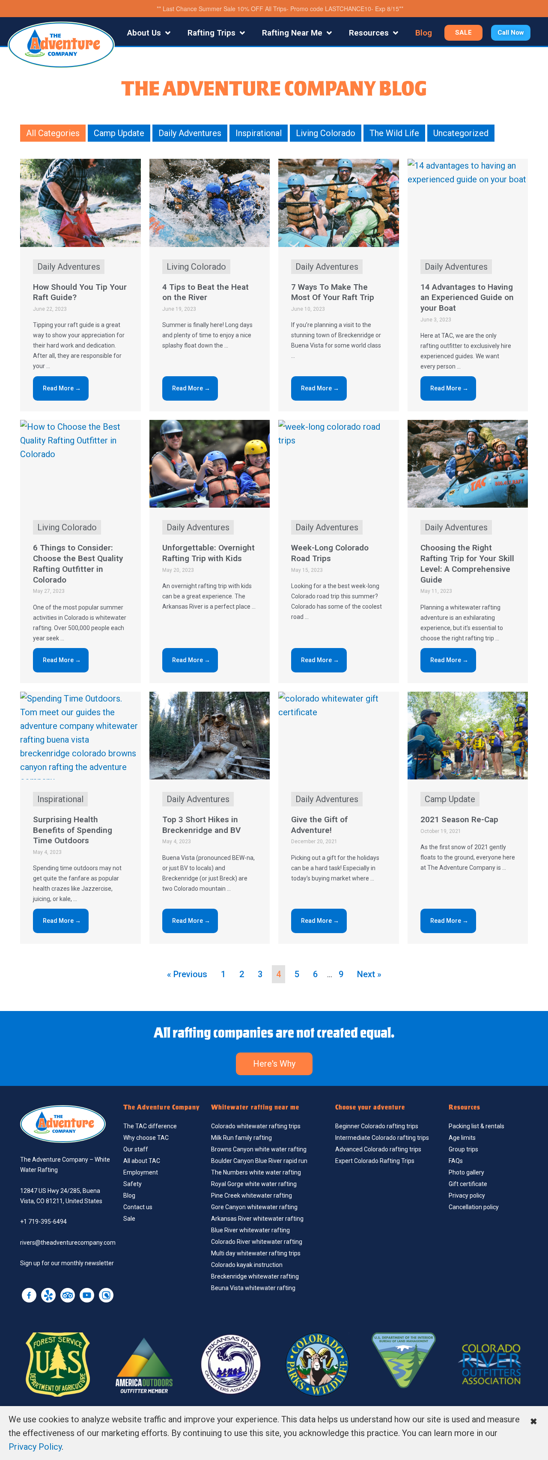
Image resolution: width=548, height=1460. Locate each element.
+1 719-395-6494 (43, 1221)
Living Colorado (325, 133)
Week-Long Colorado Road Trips (330, 553)
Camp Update (119, 133)
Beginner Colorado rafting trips (376, 1126)
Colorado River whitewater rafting (256, 1241)
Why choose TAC (146, 1137)
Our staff (135, 1149)
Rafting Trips (211, 33)
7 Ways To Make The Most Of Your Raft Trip (332, 292)
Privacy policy (467, 1195)
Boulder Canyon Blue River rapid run (259, 1160)
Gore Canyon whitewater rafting (254, 1207)
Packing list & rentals (476, 1126)
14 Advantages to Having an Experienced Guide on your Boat (467, 297)
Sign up (30, 1263)
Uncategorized (460, 133)
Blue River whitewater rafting (250, 1230)
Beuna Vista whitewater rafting (253, 1288)
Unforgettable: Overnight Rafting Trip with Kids (208, 553)
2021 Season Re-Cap (459, 819)
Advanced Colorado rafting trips (378, 1149)
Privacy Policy (35, 1447)
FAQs (456, 1160)
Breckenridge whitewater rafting (255, 1276)
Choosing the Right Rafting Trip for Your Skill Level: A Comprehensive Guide (467, 563)
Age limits (462, 1137)
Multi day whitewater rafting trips (256, 1253)
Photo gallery (466, 1172)
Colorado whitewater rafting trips (256, 1126)
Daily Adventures (189, 133)
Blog (423, 33)
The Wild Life (394, 133)
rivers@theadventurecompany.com (68, 1242)
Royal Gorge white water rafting (254, 1183)
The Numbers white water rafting (256, 1172)
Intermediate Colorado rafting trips (382, 1137)
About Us (144, 33)
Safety (132, 1183)
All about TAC (141, 1160)
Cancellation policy (474, 1207)
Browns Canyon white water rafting (259, 1149)
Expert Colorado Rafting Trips (374, 1160)
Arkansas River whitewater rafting (257, 1218)
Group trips (463, 1149)
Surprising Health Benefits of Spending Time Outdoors (72, 830)
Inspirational (258, 133)
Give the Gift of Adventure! (319, 825)
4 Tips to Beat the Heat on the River (205, 292)
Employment (140, 1172)
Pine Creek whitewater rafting (251, 1195)
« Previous (187, 974)
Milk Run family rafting (241, 1137)
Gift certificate (468, 1183)
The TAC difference (150, 1126)
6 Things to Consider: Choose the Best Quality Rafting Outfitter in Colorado (78, 563)
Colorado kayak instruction (247, 1264)
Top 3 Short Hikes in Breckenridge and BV (201, 825)
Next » (369, 974)
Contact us (137, 1207)
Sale (129, 1218)
